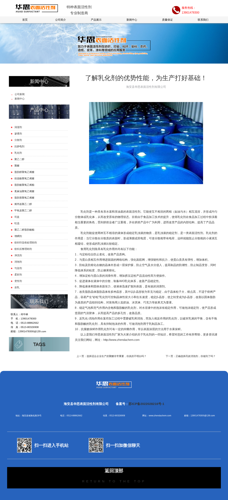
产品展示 (96, 19)
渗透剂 (18, 133)
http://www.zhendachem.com (121, 339)
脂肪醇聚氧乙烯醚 (24, 172)
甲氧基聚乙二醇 (23, 210)
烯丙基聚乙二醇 (23, 204)
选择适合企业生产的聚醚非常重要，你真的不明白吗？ (116, 356)
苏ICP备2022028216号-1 (146, 404)
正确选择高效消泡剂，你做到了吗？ (196, 356)
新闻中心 (131, 19)
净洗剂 (18, 255)
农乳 (16, 287)
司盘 (16, 216)
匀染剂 (18, 268)
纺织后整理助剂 (23, 249)
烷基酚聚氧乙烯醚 (24, 178)
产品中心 (39, 110)
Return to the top (114, 481)
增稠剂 (18, 236)
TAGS (39, 344)
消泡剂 (18, 261)
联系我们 (203, 19)
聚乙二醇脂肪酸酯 (24, 229)
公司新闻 (20, 94)
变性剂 (18, 281)
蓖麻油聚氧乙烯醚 (24, 191)
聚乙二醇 (19, 159)
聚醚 (16, 165)
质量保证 (167, 19)
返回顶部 (114, 470)
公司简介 (60, 19)
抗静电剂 (19, 146)
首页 (25, 19)
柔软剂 (18, 274)
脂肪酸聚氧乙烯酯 (24, 184)
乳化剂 (18, 152)
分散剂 (18, 140)
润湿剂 (18, 127)
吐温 (16, 223)
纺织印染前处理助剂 (25, 242)
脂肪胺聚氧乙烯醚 (24, 197)
